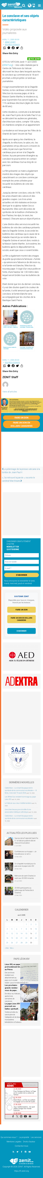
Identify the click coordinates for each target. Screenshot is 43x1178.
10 (36, 929)
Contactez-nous (21, 1146)
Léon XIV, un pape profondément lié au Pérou (12, 967)
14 (21, 934)
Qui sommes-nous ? (9, 1137)
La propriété (24, 1137)
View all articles (9, 391)
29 (26, 943)
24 (36, 938)
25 (7, 943)
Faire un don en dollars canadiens (21, 424)
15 (26, 934)
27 (17, 943)
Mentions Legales (14, 1141)
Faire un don (21, 417)
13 (17, 934)
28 (21, 943)
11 (7, 934)
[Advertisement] (21, 450)
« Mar (7, 948)
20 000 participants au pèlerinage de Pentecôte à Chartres (24, 890)
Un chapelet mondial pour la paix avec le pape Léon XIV (25, 865)
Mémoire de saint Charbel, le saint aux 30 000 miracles (25, 877)
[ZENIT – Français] (12, 5)
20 (17, 938)
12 (12, 934)
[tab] (13, 1084)
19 (12, 938)
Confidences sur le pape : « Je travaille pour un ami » (25, 853)
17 (36, 934)
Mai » (12, 948)
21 (21, 938)
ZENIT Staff (10, 42)
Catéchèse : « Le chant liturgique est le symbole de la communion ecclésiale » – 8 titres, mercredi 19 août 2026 (21, 790)
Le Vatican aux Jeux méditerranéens (18, 803)
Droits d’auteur (29, 1141)
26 (12, 943)
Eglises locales (12, 45)
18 (7, 938)
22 (26, 938)
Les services (36, 1137)
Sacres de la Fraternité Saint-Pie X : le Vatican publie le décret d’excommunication (26, 840)
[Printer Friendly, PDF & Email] (34, 58)
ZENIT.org (7, 65)
